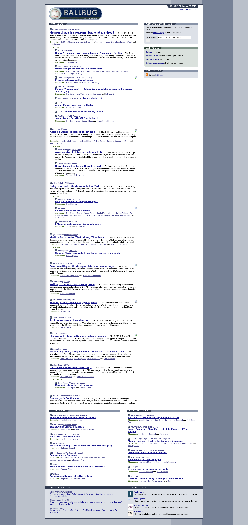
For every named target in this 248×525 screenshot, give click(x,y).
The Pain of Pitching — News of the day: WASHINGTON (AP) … (82, 445)
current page (158, 32)
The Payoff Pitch (73, 396)
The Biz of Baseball (119, 244)
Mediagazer (139, 499)
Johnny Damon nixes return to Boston (74, 105)
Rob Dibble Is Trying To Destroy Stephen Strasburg (153, 417)
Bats (170, 481)
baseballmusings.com (69, 276)
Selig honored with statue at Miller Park (75, 186)
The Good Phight (85, 141)
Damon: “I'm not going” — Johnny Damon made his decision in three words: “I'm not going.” (94, 90)
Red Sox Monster (67, 42)
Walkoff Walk (87, 458)
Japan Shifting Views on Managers (67, 427)
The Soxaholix (56, 44)
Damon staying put (92, 98)
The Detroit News (73, 121)
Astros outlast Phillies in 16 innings (72, 131)
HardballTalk (60, 73)
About (180, 9)
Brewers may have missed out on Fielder (148, 469)
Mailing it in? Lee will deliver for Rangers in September (155, 441)
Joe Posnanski (58, 443)
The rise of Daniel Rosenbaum (65, 436)
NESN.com (59, 217)
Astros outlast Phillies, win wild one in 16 (78, 152)
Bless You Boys (94, 94)
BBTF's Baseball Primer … (85, 429)
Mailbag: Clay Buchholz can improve (72, 284)
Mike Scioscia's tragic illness (98, 215)
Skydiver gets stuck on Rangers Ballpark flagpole (78, 336)
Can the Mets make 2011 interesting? (71, 367)
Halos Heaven (66, 327)
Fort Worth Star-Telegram (159, 439)
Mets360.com (147, 457)
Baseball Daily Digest (75, 175)
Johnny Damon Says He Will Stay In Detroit (76, 118)
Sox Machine (80, 226)
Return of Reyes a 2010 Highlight (144, 459)
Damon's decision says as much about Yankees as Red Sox (88, 53)
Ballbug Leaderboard (155, 63)
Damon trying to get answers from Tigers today (78, 68)
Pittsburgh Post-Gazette (77, 415)
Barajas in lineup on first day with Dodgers (76, 201)
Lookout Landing (145, 443)
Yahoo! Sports (122, 71)
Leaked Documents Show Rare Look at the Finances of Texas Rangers (158, 430)
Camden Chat (66, 469)
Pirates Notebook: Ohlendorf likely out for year (73, 417)
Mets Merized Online (85, 377)
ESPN (60, 103)
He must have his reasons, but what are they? (82, 32)
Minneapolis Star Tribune (118, 213)
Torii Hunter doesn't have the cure (69, 320)
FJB (151, 420)
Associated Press (102, 42)
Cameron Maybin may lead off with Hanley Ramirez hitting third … (88, 253)
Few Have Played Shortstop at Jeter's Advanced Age (82, 266)
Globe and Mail (78, 460)
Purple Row (65, 479)
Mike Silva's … (93, 359)
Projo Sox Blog (75, 73)
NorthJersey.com (77, 383)
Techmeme (139, 492)
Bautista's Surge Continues (63, 455)
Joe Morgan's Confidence (64, 398)
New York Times (70, 235)
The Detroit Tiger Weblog (76, 94)
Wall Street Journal (73, 263)
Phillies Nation (99, 141)
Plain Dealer (187, 443)
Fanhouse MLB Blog (90, 82)
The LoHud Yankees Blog (81, 78)
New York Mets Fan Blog (149, 462)
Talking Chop (79, 479)
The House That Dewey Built (78, 71)
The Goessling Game (69, 439)
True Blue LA (71, 204)
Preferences (191, 9)
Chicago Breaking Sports (121, 215)
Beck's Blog (68, 87)
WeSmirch (139, 512)
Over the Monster (107, 71)
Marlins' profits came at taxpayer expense (73, 302)
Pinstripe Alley (72, 82)
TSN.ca (126, 141)
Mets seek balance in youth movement (74, 385)
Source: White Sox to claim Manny (72, 210)
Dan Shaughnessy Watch (121, 42)
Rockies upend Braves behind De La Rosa (71, 476)
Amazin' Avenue (80, 244)
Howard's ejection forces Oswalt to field (78, 166)
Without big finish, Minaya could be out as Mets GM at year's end (87, 351)
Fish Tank (103, 244)
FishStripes (92, 244)
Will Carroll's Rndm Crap (70, 458)
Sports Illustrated (65, 50)
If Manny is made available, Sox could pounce (78, 224)
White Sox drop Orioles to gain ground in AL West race (77, 466)
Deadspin (150, 415)
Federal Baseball (176, 420)
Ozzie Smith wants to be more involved (147, 452)
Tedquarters (65, 429)
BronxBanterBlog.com (85, 42)
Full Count (95, 71)
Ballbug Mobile (152, 59)
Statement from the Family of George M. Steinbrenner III (156, 478)
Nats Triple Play (161, 420)
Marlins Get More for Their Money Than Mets (77, 237)
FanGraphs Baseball (74, 453)
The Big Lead (99, 458)
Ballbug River (152, 56)
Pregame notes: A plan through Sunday (74, 80)
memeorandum (141, 505)
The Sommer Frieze (74, 213)
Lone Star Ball (175, 443)
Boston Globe (74, 29)
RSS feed (159, 75)
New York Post (66, 359)
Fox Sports (62, 208)
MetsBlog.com (66, 244)
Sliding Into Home (73, 107)
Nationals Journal (72, 434)
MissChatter (144, 420)
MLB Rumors (74, 116)
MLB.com (76, 150)
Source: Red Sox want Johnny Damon (84, 111)
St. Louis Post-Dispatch (154, 450)
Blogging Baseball (114, 141)
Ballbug (149, 52)
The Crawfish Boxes (68, 141)
